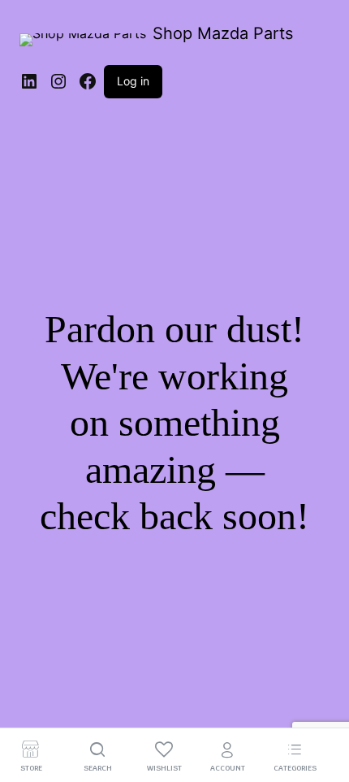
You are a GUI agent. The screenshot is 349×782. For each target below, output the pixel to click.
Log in (133, 81)
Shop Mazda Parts (223, 33)
